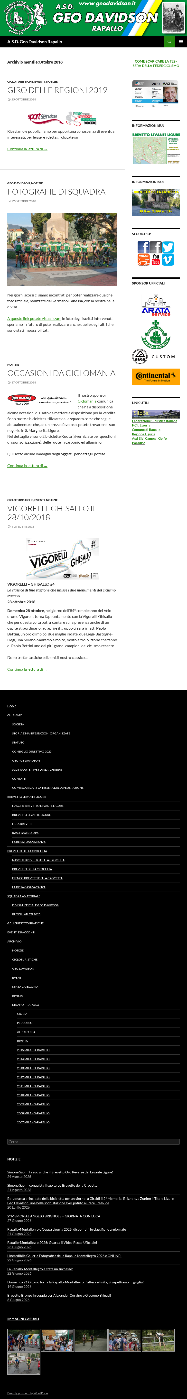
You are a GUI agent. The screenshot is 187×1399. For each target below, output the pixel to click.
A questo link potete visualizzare (34, 318)
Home (11, 706)
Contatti (19, 778)
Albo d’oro (26, 1032)
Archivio (14, 941)
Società (18, 724)
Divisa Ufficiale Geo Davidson (35, 905)
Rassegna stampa (25, 833)
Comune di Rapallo (146, 429)
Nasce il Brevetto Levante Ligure (38, 806)
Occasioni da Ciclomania (61, 373)
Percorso (25, 1023)
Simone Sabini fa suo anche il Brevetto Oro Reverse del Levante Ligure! (60, 1172)
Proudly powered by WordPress (27, 1393)
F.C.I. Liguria (141, 425)
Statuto (18, 742)
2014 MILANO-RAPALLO (33, 1059)
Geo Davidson (18, 183)
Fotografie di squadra (56, 191)
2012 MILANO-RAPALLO (33, 1077)
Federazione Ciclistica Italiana (154, 421)
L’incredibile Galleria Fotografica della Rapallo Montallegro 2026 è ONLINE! (64, 1256)
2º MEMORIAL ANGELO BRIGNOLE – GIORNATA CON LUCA (53, 1216)
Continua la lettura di (27, 148)
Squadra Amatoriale (23, 896)
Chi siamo (14, 715)
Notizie (52, 81)
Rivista (17, 995)
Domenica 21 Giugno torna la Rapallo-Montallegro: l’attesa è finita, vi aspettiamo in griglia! (75, 1282)
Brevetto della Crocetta (27, 851)
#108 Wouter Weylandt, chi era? (37, 769)
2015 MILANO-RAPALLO (33, 1050)
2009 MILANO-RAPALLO (33, 1104)
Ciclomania (87, 401)
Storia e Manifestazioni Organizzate (41, 733)
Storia (22, 1014)
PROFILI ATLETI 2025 (26, 914)
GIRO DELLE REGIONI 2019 (57, 90)
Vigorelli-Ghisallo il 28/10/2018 (52, 512)
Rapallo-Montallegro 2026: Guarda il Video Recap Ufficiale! (52, 1242)
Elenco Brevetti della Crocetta (37, 878)
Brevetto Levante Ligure (26, 796)
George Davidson (26, 760)
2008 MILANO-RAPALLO (33, 1113)
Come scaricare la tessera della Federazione (48, 787)
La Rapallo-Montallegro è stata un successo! (40, 1269)
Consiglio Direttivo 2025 (32, 751)
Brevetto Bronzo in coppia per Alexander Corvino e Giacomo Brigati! (59, 1295)
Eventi (39, 81)
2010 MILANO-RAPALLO (33, 1095)
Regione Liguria (143, 434)
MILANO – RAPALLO (25, 1004)
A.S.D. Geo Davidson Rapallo (34, 41)
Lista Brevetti (23, 824)
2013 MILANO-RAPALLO (33, 1068)
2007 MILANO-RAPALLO (33, 1122)
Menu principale (181, 41)
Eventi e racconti (21, 932)
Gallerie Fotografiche (25, 923)
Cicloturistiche (20, 81)
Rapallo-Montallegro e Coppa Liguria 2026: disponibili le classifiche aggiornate (66, 1229)
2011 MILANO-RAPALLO (33, 1086)
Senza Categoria (25, 986)
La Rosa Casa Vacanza (29, 842)
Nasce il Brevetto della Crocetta (38, 860)
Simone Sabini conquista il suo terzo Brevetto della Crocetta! (53, 1185)
